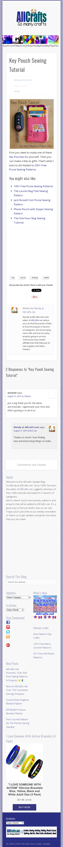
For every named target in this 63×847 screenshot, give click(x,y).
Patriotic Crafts (41, 628)
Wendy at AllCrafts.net (23, 80)
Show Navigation (49, 27)
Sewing (17, 91)
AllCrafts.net (36, 320)
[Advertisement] (35, 253)
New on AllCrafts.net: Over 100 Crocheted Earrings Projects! (17, 690)
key (13, 277)
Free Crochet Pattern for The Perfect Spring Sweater (17, 723)
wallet (46, 277)
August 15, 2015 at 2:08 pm (19, 396)
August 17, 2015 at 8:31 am (25, 430)
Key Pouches (16, 157)
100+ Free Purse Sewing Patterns (33, 186)
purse (23, 277)
